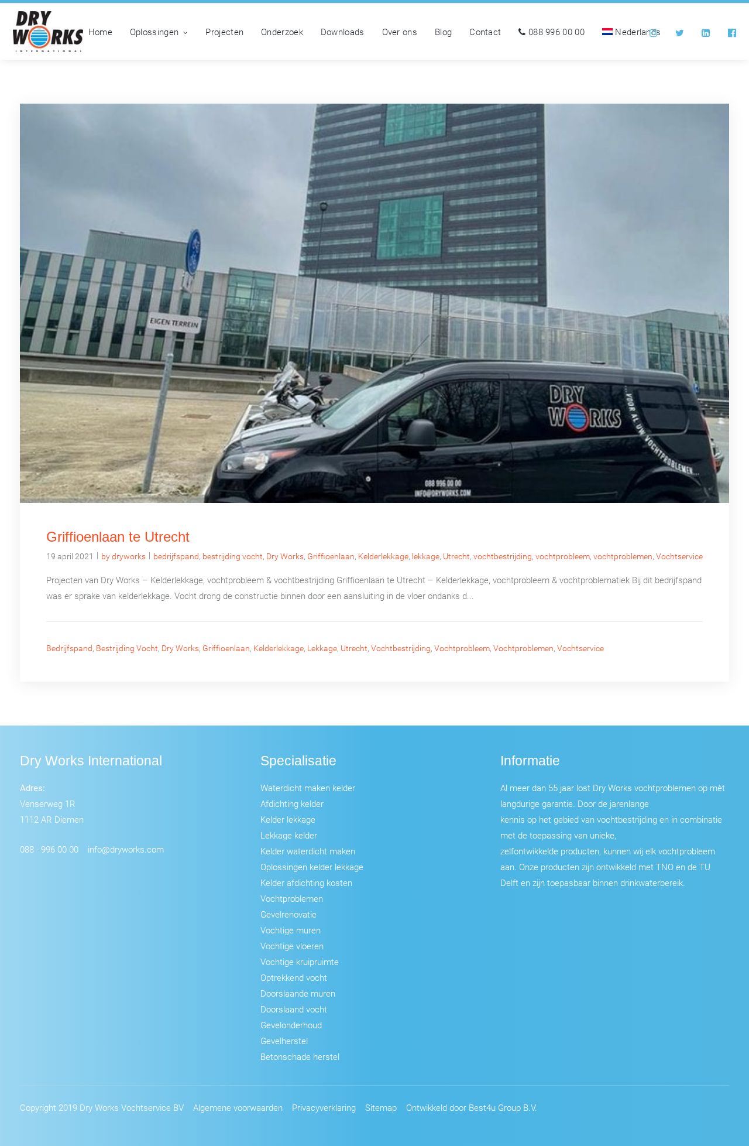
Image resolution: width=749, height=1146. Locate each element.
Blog (443, 31)
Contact (485, 31)
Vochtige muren (290, 930)
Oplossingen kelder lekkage (311, 867)
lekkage (425, 556)
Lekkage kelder (288, 835)
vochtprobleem (562, 556)
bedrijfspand (176, 556)
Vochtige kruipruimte (299, 961)
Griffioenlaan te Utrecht (118, 537)
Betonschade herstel (299, 1056)
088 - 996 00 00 (49, 849)
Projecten (224, 31)
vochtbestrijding (502, 556)
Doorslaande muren (297, 993)
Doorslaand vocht (293, 1009)
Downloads (343, 31)
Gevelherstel (284, 1040)
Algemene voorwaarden (238, 1107)
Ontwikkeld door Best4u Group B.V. (471, 1107)
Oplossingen (154, 31)
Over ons (399, 31)
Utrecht (456, 556)
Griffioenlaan (331, 556)
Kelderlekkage (383, 556)
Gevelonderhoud (291, 1025)
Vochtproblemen (291, 898)
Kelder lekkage (287, 819)
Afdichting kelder (292, 803)
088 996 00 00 (555, 31)
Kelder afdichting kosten (306, 882)
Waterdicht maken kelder (307, 787)
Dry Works (285, 556)
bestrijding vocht (232, 556)
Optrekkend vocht (293, 977)
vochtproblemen (622, 556)
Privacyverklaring (324, 1107)
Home (100, 31)
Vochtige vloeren (292, 946)
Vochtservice (679, 556)
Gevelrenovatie (288, 914)
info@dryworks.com (126, 849)
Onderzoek (282, 31)
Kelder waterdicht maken (307, 851)
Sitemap (381, 1107)
